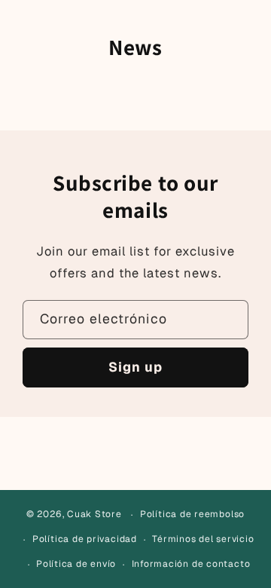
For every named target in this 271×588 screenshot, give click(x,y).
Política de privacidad (84, 539)
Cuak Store (94, 515)
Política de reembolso (192, 514)
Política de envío (76, 564)
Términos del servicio (203, 539)
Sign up (135, 366)
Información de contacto (191, 564)
